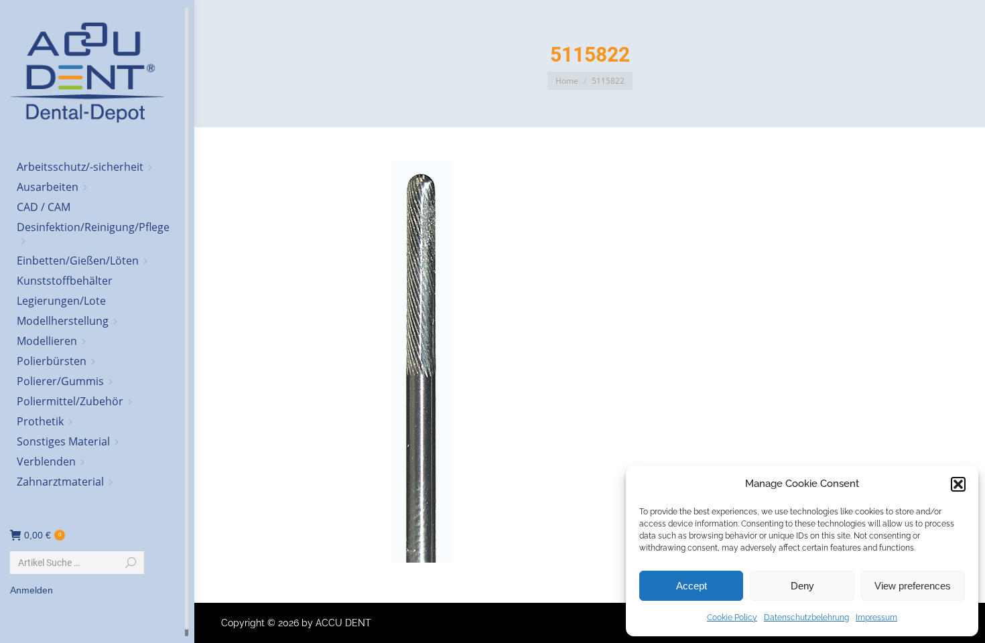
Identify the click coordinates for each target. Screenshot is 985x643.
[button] (958, 484)
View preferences (912, 585)
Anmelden (31, 590)
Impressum (876, 617)
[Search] (130, 562)
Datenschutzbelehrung (806, 617)
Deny (802, 585)
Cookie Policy (732, 617)
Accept (691, 585)
